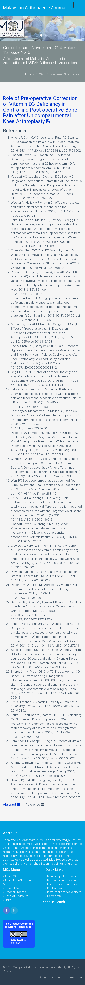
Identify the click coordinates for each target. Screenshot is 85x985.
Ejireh (58, 977)
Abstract (10, 804)
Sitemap (71, 977)
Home (28, 74)
